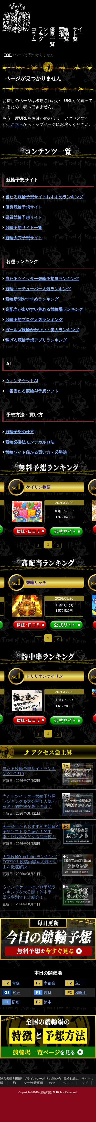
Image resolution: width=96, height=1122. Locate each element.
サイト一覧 (77, 34)
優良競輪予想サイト (23, 207)
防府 (16, 1002)
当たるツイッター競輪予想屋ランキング (42, 278)
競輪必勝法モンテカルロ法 (30, 442)
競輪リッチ (36, 582)
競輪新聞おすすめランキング (32, 299)
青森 (16, 983)
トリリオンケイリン (44, 676)
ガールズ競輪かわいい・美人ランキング (42, 330)
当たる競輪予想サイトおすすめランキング (44, 197)
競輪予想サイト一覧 (23, 227)
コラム (33, 34)
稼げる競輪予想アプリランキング (36, 340)
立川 (79, 983)
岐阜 (47, 992)
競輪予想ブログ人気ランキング (34, 319)
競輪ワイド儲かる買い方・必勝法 (36, 452)
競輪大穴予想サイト (23, 238)
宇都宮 (49, 983)
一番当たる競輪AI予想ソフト (32, 391)
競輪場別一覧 (64, 34)
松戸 (16, 992)
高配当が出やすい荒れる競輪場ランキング (44, 309)
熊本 (47, 1002)
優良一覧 (52, 37)
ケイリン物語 (38, 487)
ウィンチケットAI (21, 381)
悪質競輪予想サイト (23, 217)
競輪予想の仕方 (19, 432)
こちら (17, 124)
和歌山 (81, 992)
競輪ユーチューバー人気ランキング (38, 289)
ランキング (43, 34)
